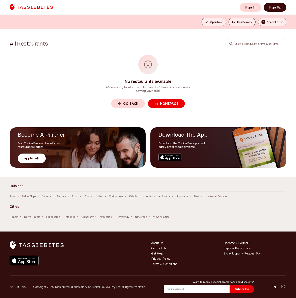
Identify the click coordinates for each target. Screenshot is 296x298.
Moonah (71, 216)
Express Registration (237, 248)
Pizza (75, 196)
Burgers (61, 196)
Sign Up (275, 7)
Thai (87, 196)
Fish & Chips (29, 196)
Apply (28, 158)
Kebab (133, 196)
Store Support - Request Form (243, 253)
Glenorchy (87, 216)
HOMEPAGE (169, 104)
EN (274, 287)
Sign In (251, 7)
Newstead (141, 216)
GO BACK (130, 104)
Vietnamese (116, 196)
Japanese (182, 196)
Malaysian (164, 196)
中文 (283, 287)
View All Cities (161, 216)
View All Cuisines (217, 196)
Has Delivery (244, 22)
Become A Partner (236, 243)
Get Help (157, 253)
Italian (198, 196)
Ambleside (105, 216)
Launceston (53, 216)
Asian (13, 196)
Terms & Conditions (164, 264)
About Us (157, 243)
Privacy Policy (160, 259)
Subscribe (241, 289)
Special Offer (272, 22)
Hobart (14, 216)
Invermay (123, 216)
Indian (99, 196)
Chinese (46, 196)
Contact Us (158, 248)
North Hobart (32, 216)
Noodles (148, 196)
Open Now (216, 22)
